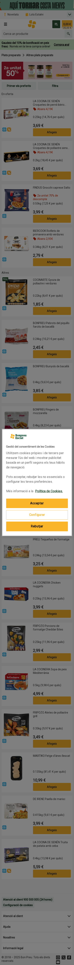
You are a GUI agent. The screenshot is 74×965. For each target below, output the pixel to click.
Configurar (37, 515)
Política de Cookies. (49, 491)
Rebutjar (37, 526)
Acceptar (37, 503)
